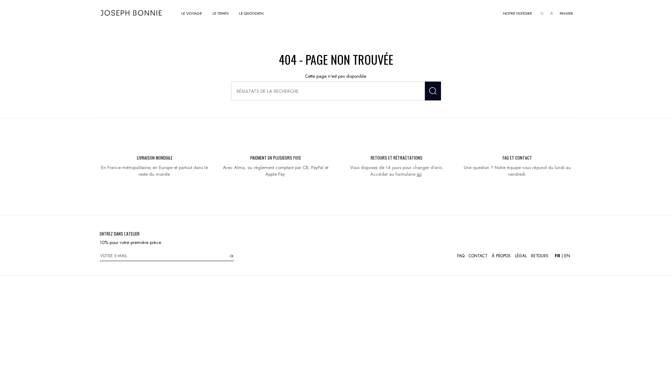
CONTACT (478, 256)
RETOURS (539, 256)
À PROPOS (501, 256)
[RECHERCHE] (433, 91)
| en (562, 255)
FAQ (460, 256)
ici (419, 174)
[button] (191, 13)
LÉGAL (521, 256)
